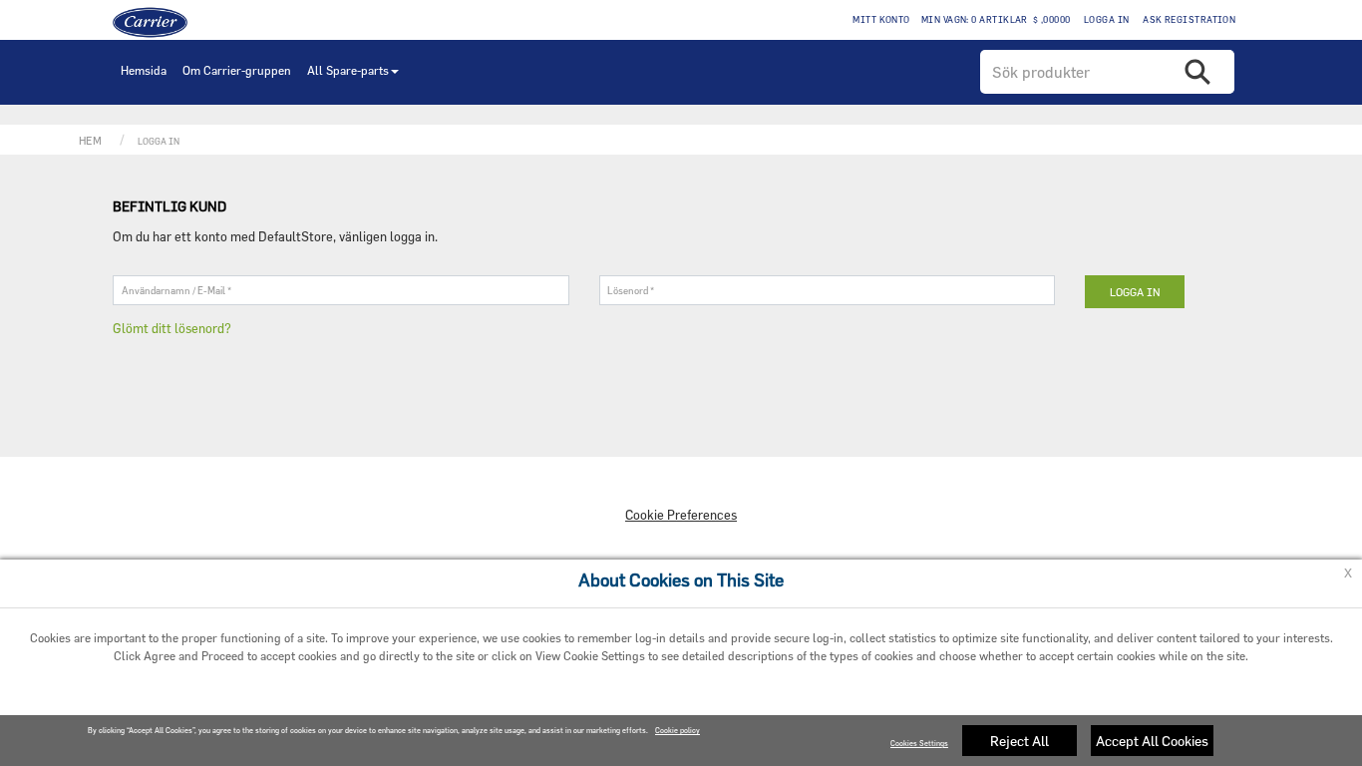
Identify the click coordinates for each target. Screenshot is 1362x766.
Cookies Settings (919, 743)
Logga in (1105, 19)
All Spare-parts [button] (348, 70)
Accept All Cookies (1152, 740)
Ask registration (1188, 19)
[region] (681, 740)
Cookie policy (677, 730)
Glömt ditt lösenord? (172, 328)
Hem (90, 140)
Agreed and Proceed (360, 697)
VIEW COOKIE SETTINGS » (1022, 697)
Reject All (1019, 740)
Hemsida (144, 70)
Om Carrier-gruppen (236, 70)
